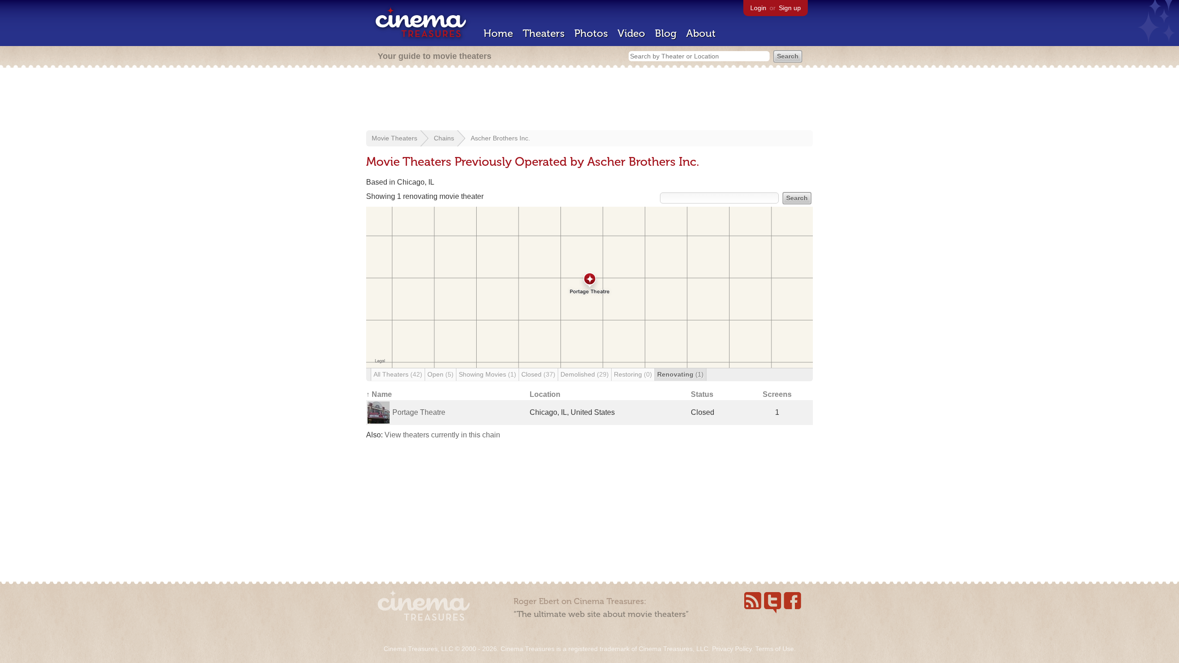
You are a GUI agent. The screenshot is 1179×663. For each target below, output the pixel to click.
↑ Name (379, 394)
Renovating (680, 374)
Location (545, 394)
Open (440, 374)
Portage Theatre (418, 412)
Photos (591, 33)
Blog (666, 33)
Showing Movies (487, 374)
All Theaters (398, 374)
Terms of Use (774, 648)
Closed (538, 374)
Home (498, 33)
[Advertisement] (589, 100)
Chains (444, 138)
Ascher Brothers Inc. (500, 138)
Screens (777, 394)
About (701, 33)
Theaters (544, 33)
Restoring (633, 374)
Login (758, 8)
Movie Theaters (394, 138)
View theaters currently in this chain (442, 435)
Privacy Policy (732, 648)
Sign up (790, 8)
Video (631, 33)
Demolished (584, 374)
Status (702, 394)
